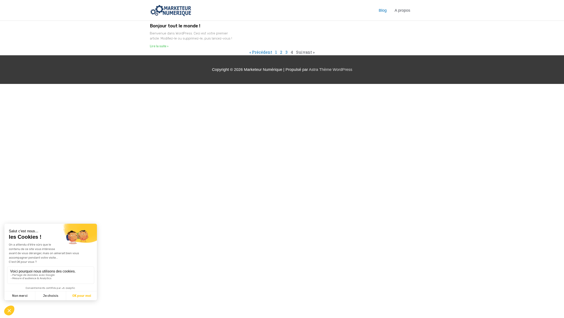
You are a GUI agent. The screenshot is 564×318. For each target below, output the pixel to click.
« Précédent (260, 52)
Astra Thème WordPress (330, 69)
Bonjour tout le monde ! (175, 25)
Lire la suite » (159, 46)
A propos (402, 10)
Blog (383, 10)
